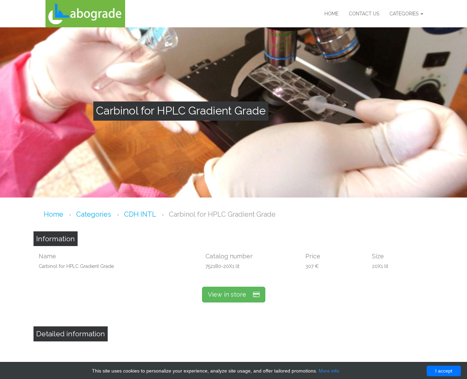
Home (331, 13)
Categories (404, 13)
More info (329, 371)
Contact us (364, 13)
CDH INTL (141, 214)
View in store (230, 294)
